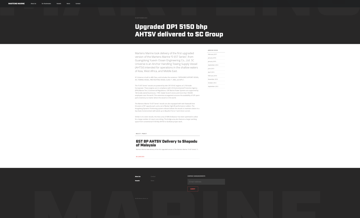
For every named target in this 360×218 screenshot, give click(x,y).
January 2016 (212, 58)
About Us (33, 4)
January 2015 (212, 61)
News (68, 4)
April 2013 (211, 72)
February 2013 (212, 76)
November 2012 (213, 79)
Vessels (59, 4)
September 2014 (213, 65)
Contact (78, 4)
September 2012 (213, 86)
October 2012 (212, 83)
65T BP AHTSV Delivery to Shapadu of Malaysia (166, 143)
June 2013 (211, 68)
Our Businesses (46, 4)
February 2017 (212, 54)
